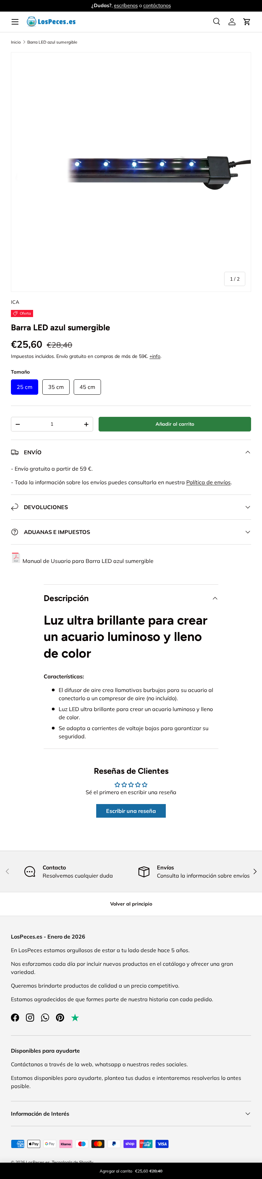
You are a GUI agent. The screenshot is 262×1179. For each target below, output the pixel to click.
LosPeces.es (38, 1162)
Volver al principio (131, 904)
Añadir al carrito (175, 424)
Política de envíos (208, 482)
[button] (246, 21)
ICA (15, 302)
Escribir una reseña (131, 810)
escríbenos (126, 5)
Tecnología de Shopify (72, 1162)
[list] (131, 172)
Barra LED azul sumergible (52, 42)
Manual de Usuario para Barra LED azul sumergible (88, 560)
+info (154, 356)
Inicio (16, 42)
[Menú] (15, 21)
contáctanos (157, 5)
